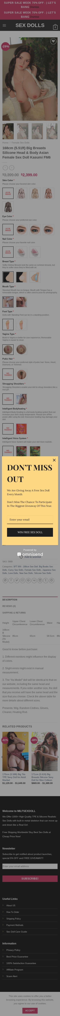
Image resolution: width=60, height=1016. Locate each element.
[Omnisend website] (30, 552)
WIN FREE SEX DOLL (30, 532)
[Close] (54, 460)
